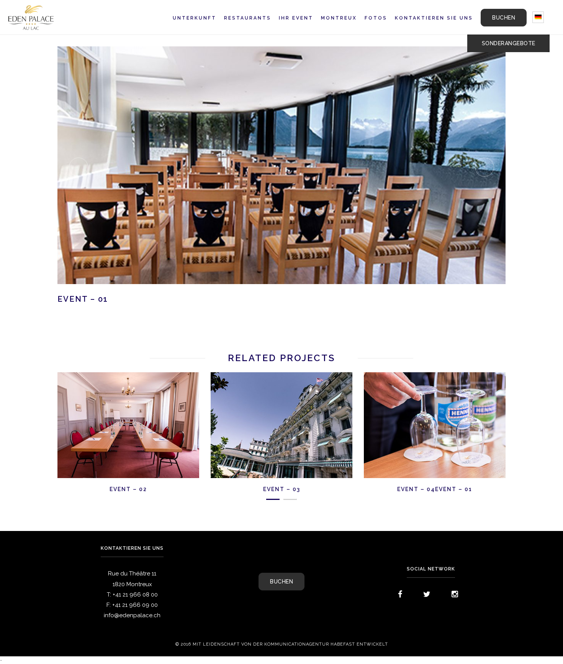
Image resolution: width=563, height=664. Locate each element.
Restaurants (247, 18)
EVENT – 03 (281, 489)
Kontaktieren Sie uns (434, 18)
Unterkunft (194, 18)
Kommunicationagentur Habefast (309, 644)
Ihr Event (296, 18)
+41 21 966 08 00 (135, 594)
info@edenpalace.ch (132, 615)
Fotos (376, 18)
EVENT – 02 (128, 489)
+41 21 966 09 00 (135, 605)
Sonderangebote (508, 43)
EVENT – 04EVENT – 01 (434, 489)
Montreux (339, 18)
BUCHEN (503, 18)
